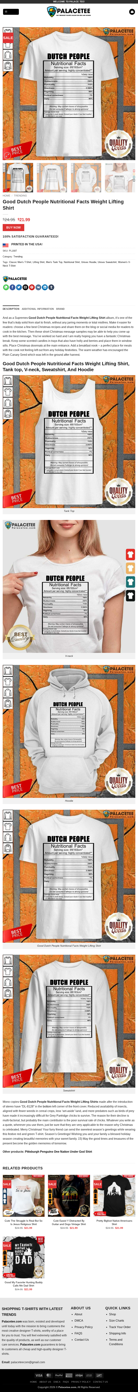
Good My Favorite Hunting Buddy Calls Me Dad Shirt (24, 1284)
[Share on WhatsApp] (6, 287)
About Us (45, 1382)
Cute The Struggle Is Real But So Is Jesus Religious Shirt (23, 1222)
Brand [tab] (60, 309)
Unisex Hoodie (88, 262)
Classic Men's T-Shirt (20, 262)
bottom (47, 1106)
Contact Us (82, 1339)
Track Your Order (120, 1327)
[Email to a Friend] (25, 287)
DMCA (79, 1320)
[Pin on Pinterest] (32, 287)
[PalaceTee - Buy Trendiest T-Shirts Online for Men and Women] (69, 12)
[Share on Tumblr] (51, 287)
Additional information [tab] (38, 309)
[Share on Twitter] (19, 287)
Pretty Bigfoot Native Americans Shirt (114, 1222)
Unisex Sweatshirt (107, 262)
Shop (112, 1314)
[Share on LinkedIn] (45, 287)
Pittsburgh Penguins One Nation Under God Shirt (58, 1151)
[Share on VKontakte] (38, 287)
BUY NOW (13, 227)
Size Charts (116, 1320)
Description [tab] (11, 309)
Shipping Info (117, 1333)
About (78, 1314)
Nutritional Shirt (72, 262)
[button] (11, 12)
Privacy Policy (84, 1327)
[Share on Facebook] (12, 287)
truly (18, 322)
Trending (20, 195)
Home (6, 195)
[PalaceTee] (15, 279)
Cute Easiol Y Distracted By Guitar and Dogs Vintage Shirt (69, 1222)
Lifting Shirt (39, 262)
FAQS (78, 1333)
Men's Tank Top (54, 262)
